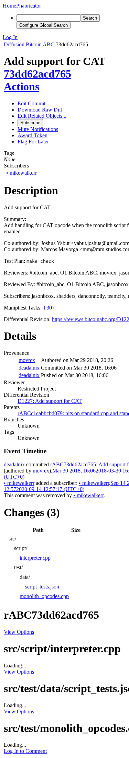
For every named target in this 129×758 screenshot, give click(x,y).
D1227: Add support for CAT (50, 401)
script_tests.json (42, 587)
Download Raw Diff (40, 110)
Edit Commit (31, 103)
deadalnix (29, 368)
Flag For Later (33, 141)
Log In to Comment (25, 751)
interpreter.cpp (35, 558)
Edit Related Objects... (42, 116)
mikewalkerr (21, 173)
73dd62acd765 (37, 74)
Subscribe (30, 122)
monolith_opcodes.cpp (44, 596)
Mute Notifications (38, 129)
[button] (64, 37)
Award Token (32, 135)
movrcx (27, 360)
